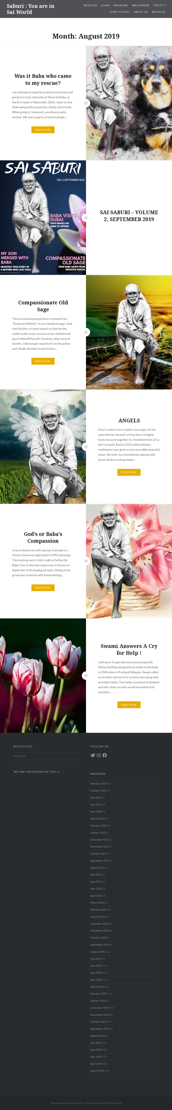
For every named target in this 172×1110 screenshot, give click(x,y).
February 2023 (98, 783)
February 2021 (98, 909)
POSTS (158, 5)
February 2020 (98, 993)
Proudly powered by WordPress (66, 1103)
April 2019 (96, 1063)
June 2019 (96, 1049)
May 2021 (96, 888)
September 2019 (99, 1028)
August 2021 (97, 867)
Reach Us (158, 11)
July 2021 (95, 874)
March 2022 (97, 818)
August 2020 (97, 951)
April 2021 (96, 895)
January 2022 (97, 832)
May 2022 (96, 804)
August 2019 (97, 1035)
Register (90, 5)
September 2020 (99, 944)
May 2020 (96, 972)
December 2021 (99, 839)
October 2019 (98, 1021)
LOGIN (105, 5)
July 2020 (95, 958)
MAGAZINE (121, 5)
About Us (141, 11)
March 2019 (97, 1070)
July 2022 (95, 797)
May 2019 (96, 1056)
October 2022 (98, 790)
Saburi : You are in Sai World (30, 9)
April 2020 (96, 979)
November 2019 (99, 1014)
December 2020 (99, 923)
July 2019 (95, 1042)
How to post (120, 11)
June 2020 (96, 965)
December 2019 (99, 1007)
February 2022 (98, 825)
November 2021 (99, 846)
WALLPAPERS (140, 5)
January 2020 (97, 1000)
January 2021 (97, 916)
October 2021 (98, 853)
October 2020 (98, 937)
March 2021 (97, 902)
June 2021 (96, 881)
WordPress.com (113, 1103)
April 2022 (96, 811)
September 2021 (99, 860)
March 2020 (97, 986)
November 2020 (99, 930)
